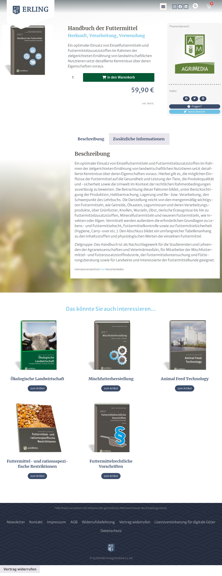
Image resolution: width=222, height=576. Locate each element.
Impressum (56, 522)
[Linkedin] (185, 6)
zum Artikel (37, 388)
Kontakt (36, 522)
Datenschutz (111, 531)
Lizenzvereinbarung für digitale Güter (185, 522)
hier (102, 269)
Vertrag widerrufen (134, 522)
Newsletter (16, 522)
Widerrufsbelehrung (98, 522)
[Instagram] (174, 6)
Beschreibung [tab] (91, 138)
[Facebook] (180, 6)
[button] (163, 6)
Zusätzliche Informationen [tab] (139, 138)
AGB (74, 522)
